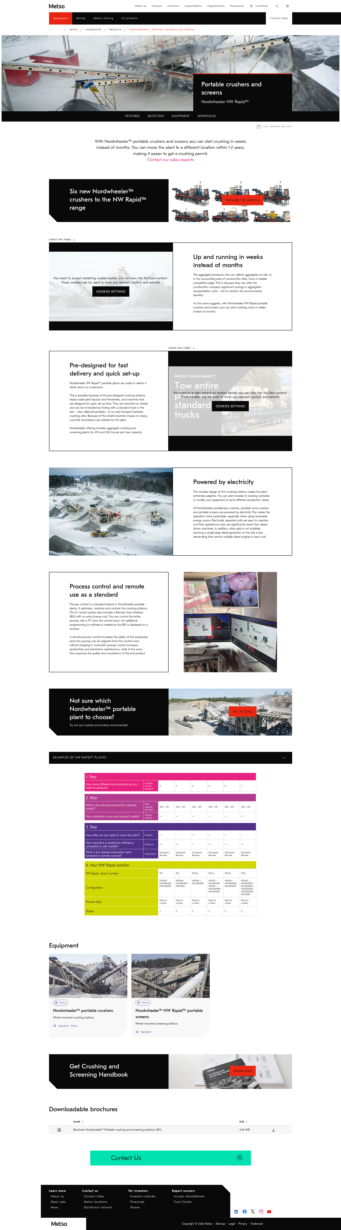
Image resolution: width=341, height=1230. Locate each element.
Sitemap (220, 1223)
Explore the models (243, 200)
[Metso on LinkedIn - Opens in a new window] (236, 1211)
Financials (137, 1202)
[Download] (273, 1129)
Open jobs (58, 1202)
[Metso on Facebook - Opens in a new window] (245, 1212)
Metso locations (95, 1202)
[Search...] (277, 6)
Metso (74, 29)
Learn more (57, 1190)
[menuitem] (140, 6)
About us (57, 1196)
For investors (138, 1190)
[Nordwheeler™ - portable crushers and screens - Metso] (69, 6)
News (55, 1207)
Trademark (256, 1223)
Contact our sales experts (170, 159)
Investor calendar (143, 1196)
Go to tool (243, 711)
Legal (232, 1223)
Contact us (90, 1190)
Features (132, 116)
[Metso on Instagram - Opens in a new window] (261, 1212)
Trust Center (183, 1202)
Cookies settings (111, 291)
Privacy (242, 1223)
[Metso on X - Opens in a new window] (253, 1211)
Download (207, 116)
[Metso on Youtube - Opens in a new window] (269, 1211)
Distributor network (98, 1207)
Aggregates (93, 29)
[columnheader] (152, 1121)
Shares (135, 1207)
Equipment (181, 116)
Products (115, 29)
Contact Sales (94, 1196)
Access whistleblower (189, 1196)
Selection (156, 116)
